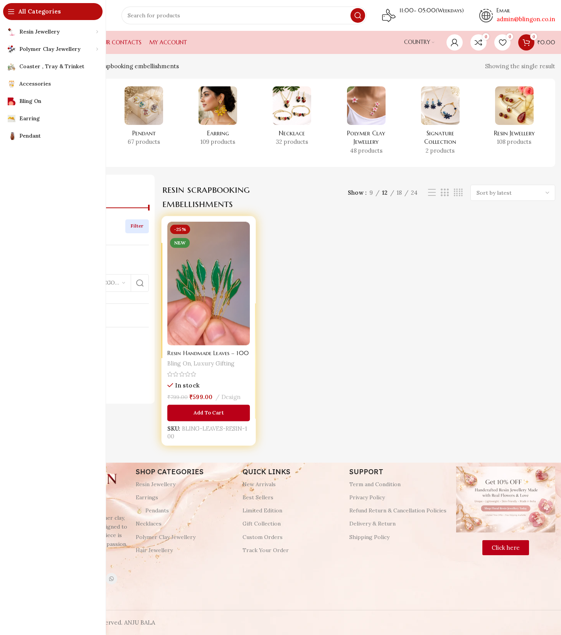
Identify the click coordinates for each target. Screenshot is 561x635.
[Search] (357, 15)
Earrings (147, 497)
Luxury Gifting (214, 363)
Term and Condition (375, 484)
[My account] (455, 42)
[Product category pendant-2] (144, 118)
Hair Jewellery (154, 550)
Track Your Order (266, 550)
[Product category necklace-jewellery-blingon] (292, 118)
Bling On (179, 363)
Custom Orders (263, 537)
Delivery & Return (372, 523)
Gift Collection (262, 523)
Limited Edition (262, 510)
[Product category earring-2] (218, 118)
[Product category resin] (514, 118)
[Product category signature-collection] (440, 122)
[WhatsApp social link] (111, 578)
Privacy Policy (367, 497)
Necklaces (149, 523)
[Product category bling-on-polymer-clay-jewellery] (366, 122)
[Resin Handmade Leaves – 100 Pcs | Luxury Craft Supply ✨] (208, 284)
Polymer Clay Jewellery (165, 537)
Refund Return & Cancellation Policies (397, 510)
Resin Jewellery (155, 484)
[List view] (432, 192)
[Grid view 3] (444, 192)
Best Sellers (258, 497)
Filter (137, 226)
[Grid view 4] (458, 192)
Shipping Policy (369, 537)
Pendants (157, 510)
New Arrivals (259, 484)
